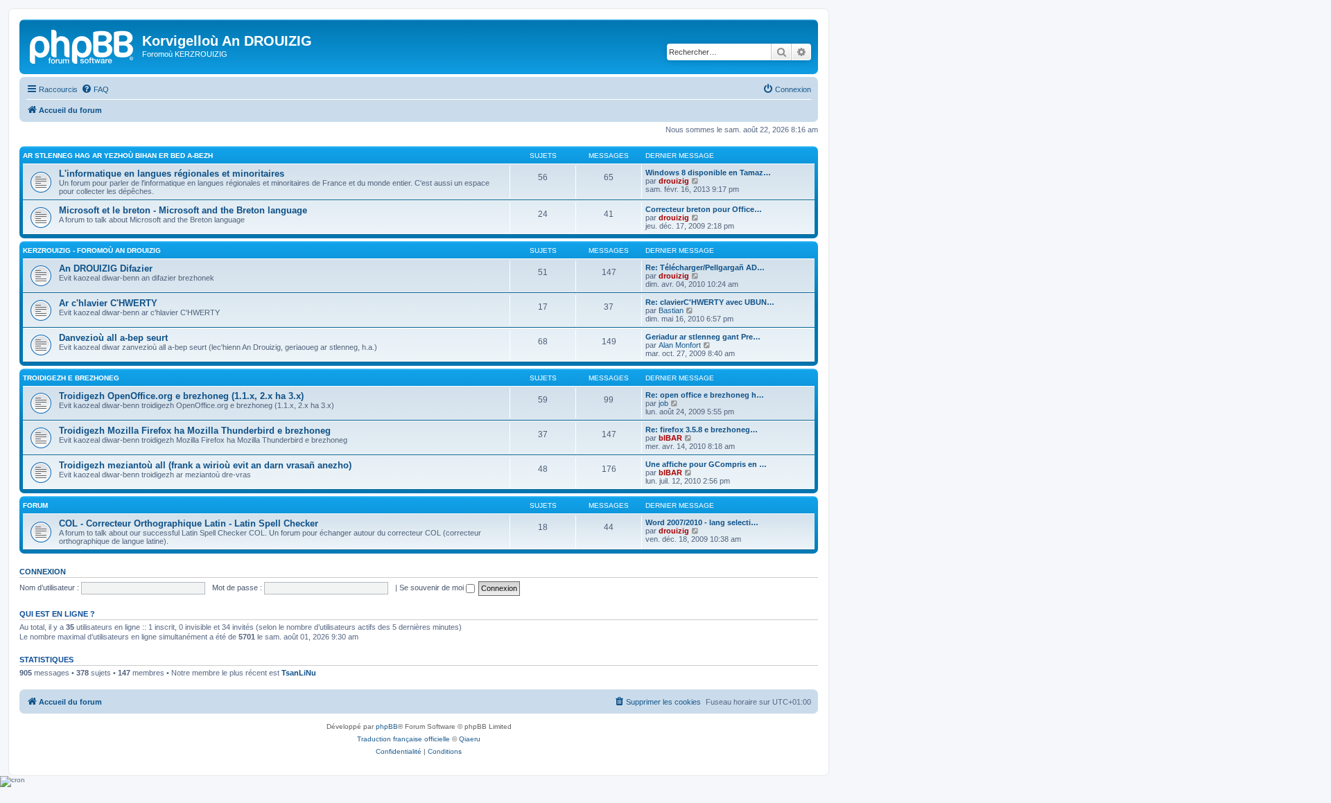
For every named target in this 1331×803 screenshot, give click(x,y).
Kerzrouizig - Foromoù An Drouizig (92, 250)
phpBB (387, 726)
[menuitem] (95, 89)
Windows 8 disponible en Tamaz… (708, 172)
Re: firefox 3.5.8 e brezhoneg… (701, 429)
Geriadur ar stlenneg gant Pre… (702, 337)
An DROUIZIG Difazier (106, 268)
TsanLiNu (298, 673)
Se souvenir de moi (432, 587)
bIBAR (670, 438)
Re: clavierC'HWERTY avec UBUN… (709, 302)
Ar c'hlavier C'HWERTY (108, 303)
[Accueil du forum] (82, 45)
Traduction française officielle (403, 739)
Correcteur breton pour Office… (703, 209)
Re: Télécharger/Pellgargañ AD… (705, 267)
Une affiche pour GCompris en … (706, 464)
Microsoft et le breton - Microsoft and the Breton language (183, 210)
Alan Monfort (680, 345)
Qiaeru (469, 739)
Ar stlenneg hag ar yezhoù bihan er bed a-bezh (118, 155)
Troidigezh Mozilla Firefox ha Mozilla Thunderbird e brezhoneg (195, 430)
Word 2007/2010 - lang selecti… (701, 522)
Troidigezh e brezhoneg (71, 378)
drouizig (674, 181)
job (663, 403)
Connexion (42, 571)
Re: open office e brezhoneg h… (704, 395)
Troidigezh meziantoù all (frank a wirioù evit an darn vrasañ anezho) (205, 465)
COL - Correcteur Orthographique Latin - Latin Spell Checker (188, 523)
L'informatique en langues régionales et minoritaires (171, 173)
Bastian (671, 310)
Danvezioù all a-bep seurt (113, 338)
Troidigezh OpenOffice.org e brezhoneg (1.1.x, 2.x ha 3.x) (181, 396)
